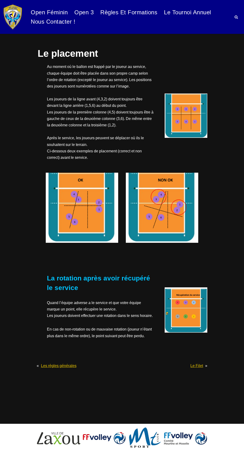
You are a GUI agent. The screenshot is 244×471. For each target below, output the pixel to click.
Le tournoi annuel (187, 12)
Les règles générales (58, 366)
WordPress (13, 465)
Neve (8, 458)
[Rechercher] (236, 17)
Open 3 (84, 12)
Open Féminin (49, 12)
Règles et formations (128, 12)
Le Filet (196, 366)
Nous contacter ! (53, 21)
